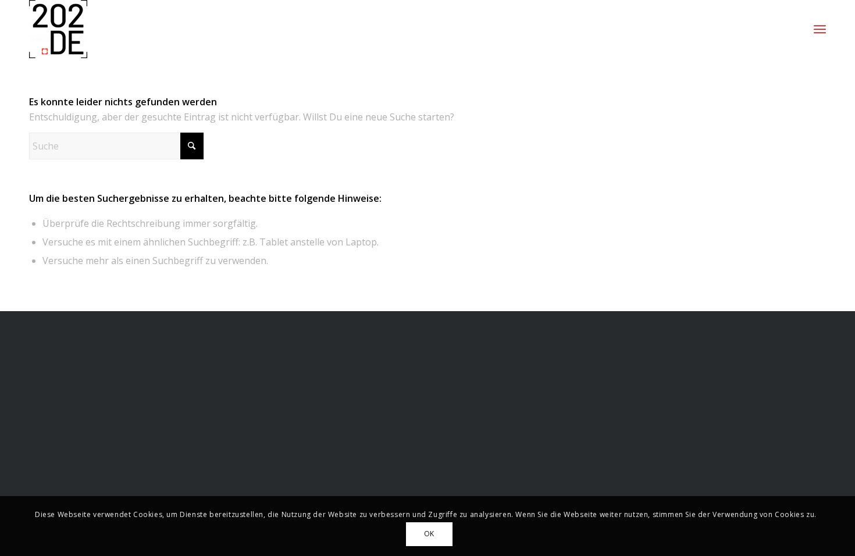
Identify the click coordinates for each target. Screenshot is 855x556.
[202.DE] (58, 29)
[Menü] (820, 29)
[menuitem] (820, 29)
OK (429, 534)
